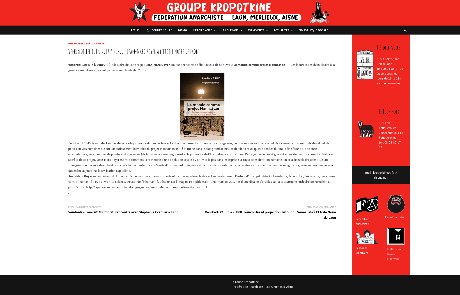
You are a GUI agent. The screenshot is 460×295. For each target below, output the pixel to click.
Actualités (281, 30)
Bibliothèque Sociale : (314, 30)
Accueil (136, 30)
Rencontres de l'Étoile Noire (86, 43)
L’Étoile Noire (202, 30)
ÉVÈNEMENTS (256, 30)
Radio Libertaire (394, 217)
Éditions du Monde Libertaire (394, 254)
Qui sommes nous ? (159, 30)
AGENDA (183, 30)
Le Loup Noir (230, 30)
